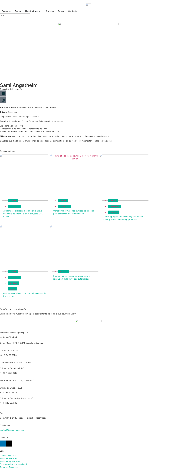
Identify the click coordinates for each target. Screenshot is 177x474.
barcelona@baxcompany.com (13, 340)
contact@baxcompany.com (12, 430)
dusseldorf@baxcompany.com (14, 376)
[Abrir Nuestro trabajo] (41, 11)
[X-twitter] (9, 444)
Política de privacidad (10, 461)
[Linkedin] (3, 444)
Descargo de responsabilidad (13, 464)
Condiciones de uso (9, 455)
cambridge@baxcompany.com (14, 406)
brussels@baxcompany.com (30, 392)
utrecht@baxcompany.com (12, 358)
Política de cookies (8, 458)
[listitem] (88, 362)
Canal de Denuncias (9, 467)
